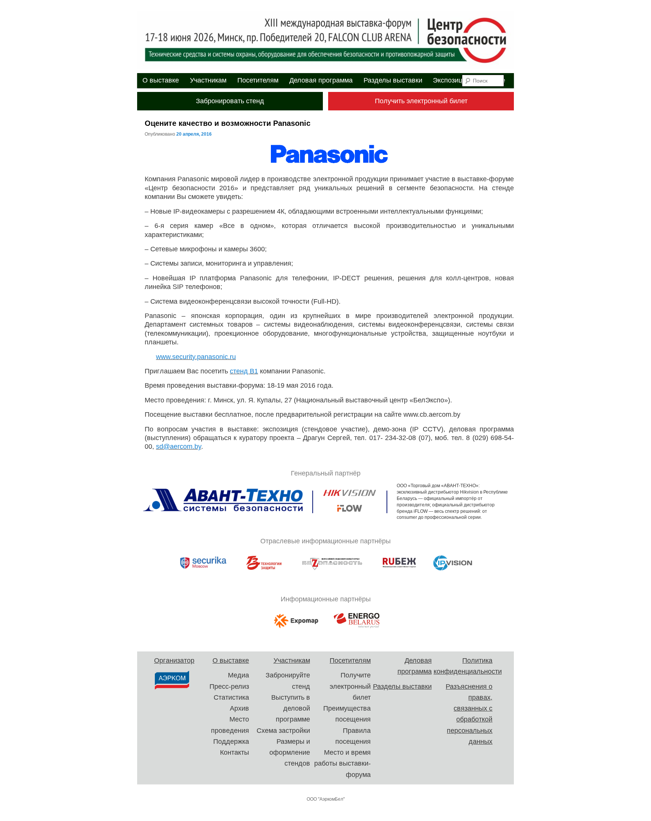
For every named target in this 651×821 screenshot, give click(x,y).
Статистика (231, 697)
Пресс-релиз (229, 686)
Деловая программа (321, 80)
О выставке (160, 80)
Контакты (234, 752)
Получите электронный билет (350, 686)
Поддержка (231, 741)
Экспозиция (451, 80)
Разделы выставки (393, 80)
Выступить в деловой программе (290, 708)
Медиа (238, 675)
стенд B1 (244, 371)
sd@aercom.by (178, 446)
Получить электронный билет (421, 101)
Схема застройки (283, 730)
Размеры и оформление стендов (289, 752)
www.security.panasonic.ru (196, 357)
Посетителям (257, 80)
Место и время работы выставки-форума (342, 763)
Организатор (174, 660)
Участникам (208, 80)
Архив (239, 708)
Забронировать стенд (230, 101)
